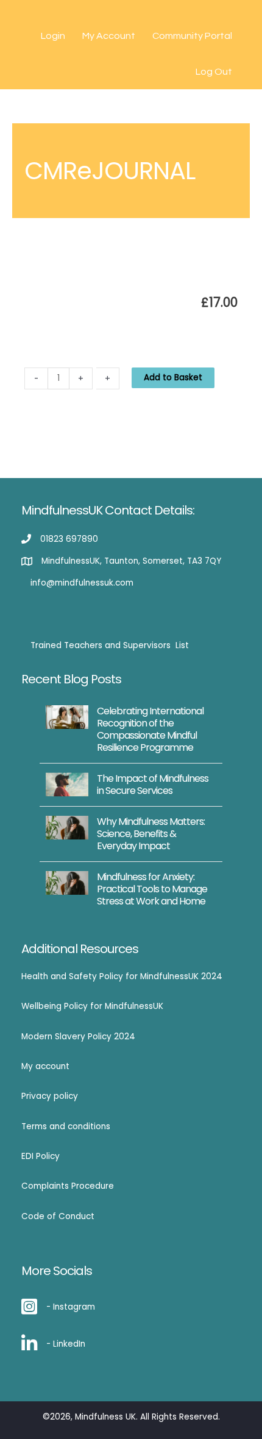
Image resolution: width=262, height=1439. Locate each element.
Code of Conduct (57, 1216)
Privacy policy (49, 1096)
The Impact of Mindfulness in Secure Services (152, 784)
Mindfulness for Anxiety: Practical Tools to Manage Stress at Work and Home (152, 889)
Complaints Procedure (67, 1186)
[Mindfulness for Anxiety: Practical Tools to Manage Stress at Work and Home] (67, 882)
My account (45, 1066)
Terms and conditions (65, 1126)
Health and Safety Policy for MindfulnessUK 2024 (121, 976)
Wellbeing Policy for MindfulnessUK (92, 1006)
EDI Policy (40, 1156)
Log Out (214, 72)
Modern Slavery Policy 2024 (78, 1036)
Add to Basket (173, 377)
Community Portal (192, 36)
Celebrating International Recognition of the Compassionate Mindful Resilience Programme (150, 729)
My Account (108, 36)
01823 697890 (69, 539)
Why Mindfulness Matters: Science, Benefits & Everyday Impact (151, 834)
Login (53, 36)
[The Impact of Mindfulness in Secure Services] (67, 784)
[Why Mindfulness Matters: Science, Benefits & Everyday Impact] (67, 827)
